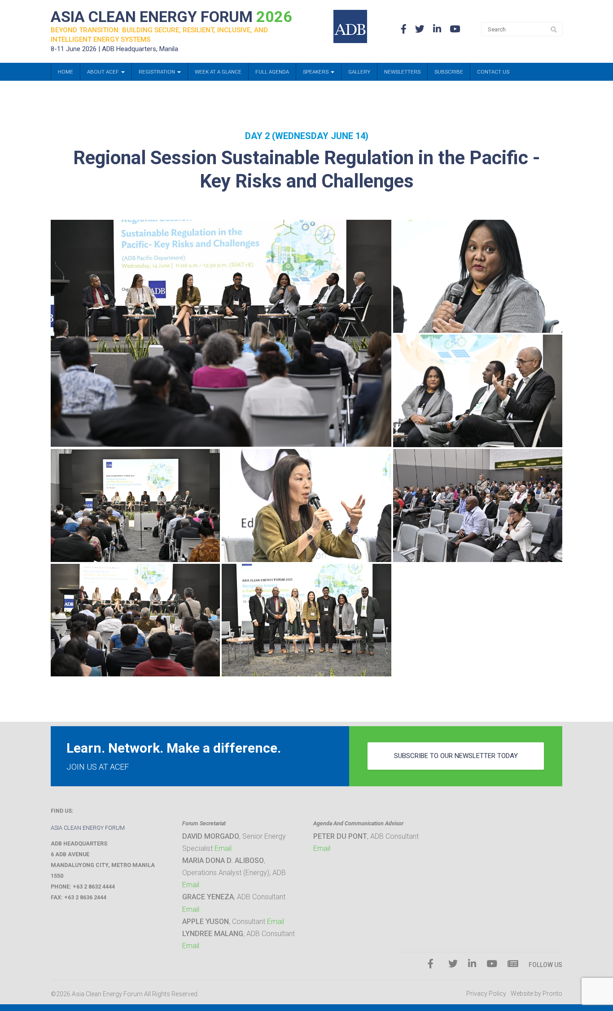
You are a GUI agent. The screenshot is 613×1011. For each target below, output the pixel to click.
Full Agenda (272, 72)
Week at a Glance (218, 72)
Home (65, 72)
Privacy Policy (486, 993)
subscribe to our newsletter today (456, 756)
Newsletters (402, 72)
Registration (157, 72)
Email (223, 848)
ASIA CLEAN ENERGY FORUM (171, 16)
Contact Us (493, 72)
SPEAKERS (316, 72)
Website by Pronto (536, 993)
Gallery (359, 72)
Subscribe (448, 72)
